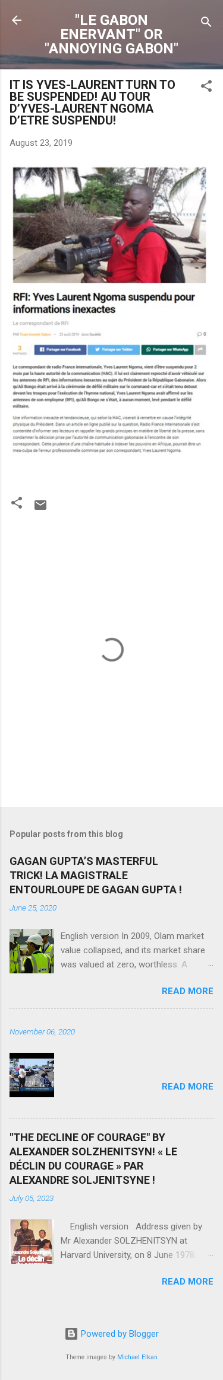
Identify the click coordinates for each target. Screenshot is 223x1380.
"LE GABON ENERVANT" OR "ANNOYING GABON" (111, 34)
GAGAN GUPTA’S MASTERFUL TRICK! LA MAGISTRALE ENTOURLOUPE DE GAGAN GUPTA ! (96, 875)
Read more (187, 991)
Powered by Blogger (118, 1333)
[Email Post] (40, 509)
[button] (206, 88)
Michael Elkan (137, 1357)
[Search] (206, 24)
